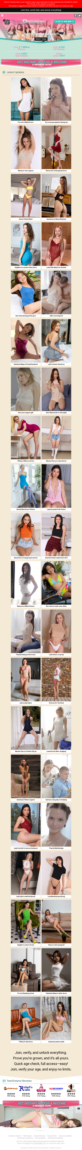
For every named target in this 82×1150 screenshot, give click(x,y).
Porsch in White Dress (26, 122)
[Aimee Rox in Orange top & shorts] (26, 534)
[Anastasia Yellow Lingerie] (26, 776)
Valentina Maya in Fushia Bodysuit (26, 364)
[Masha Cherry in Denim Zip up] (26, 728)
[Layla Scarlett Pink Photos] (56, 486)
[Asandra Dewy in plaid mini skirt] (56, 534)
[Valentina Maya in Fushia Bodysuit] (26, 341)
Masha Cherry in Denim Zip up (25, 751)
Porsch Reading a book (25, 993)
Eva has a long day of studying (56, 800)
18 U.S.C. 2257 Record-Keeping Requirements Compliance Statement (40, 1141)
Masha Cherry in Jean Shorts (56, 461)
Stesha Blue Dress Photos (25, 509)
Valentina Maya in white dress (56, 993)
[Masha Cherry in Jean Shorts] (56, 437)
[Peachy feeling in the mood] (26, 631)
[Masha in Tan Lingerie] (26, 147)
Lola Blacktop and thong (56, 896)
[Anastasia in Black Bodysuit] (56, 195)
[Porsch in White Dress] (26, 99)
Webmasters (27, 1136)
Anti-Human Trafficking (55, 1138)
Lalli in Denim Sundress (56, 364)
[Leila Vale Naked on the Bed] (56, 244)
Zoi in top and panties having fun (56, 122)
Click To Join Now (63, 21)
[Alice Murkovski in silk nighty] (56, 389)
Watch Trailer (41, 39)
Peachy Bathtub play (56, 848)
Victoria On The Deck (56, 703)
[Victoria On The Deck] (56, 679)
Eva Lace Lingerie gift (25, 413)
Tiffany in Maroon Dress (25, 461)
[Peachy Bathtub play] (56, 825)
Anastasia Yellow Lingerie (26, 800)
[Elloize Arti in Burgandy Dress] (56, 147)
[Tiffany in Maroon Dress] (26, 437)
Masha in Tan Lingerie (26, 171)
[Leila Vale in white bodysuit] (26, 873)
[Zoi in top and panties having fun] (56, 99)
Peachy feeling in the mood (25, 654)
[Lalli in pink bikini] (26, 679)
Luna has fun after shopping (56, 751)
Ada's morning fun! (56, 316)
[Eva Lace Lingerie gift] (26, 389)
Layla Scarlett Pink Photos (56, 509)
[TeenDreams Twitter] (79, 16)
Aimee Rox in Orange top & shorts (26, 558)
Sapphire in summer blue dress (26, 267)
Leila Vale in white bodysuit (25, 896)
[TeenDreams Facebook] (75, 16)
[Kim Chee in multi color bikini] (56, 583)
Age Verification (40, 1138)
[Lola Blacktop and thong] (56, 873)
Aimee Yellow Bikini (26, 219)
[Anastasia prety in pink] (56, 1018)
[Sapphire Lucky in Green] (26, 921)
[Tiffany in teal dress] (26, 1018)
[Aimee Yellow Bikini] (26, 195)
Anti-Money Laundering (25, 1138)
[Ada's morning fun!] (56, 292)
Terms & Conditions (65, 1136)
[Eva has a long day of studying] (56, 776)
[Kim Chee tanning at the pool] (26, 292)
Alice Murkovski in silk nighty (56, 413)
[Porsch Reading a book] (26, 970)
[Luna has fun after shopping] (56, 728)
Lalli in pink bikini (26, 703)
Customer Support (15, 1136)
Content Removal (39, 1136)
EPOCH (27, 1143)
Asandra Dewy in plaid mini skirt (56, 558)
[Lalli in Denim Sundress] (56, 341)
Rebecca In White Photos (25, 606)
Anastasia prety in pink (56, 1042)
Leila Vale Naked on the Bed (56, 267)
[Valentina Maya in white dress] (56, 970)
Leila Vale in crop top (56, 654)
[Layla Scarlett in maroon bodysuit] (26, 825)
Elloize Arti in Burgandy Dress (56, 171)
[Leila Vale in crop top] (56, 631)
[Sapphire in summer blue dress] (26, 244)
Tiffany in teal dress (26, 1042)
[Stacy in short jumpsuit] (56, 921)
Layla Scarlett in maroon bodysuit (26, 848)
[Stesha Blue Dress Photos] (26, 486)
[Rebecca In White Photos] (26, 583)
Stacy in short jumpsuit (56, 945)
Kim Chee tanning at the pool (26, 316)
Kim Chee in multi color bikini (56, 606)
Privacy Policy (52, 1136)
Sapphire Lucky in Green (25, 945)
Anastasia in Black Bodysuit (56, 219)
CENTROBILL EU (40, 1143)
